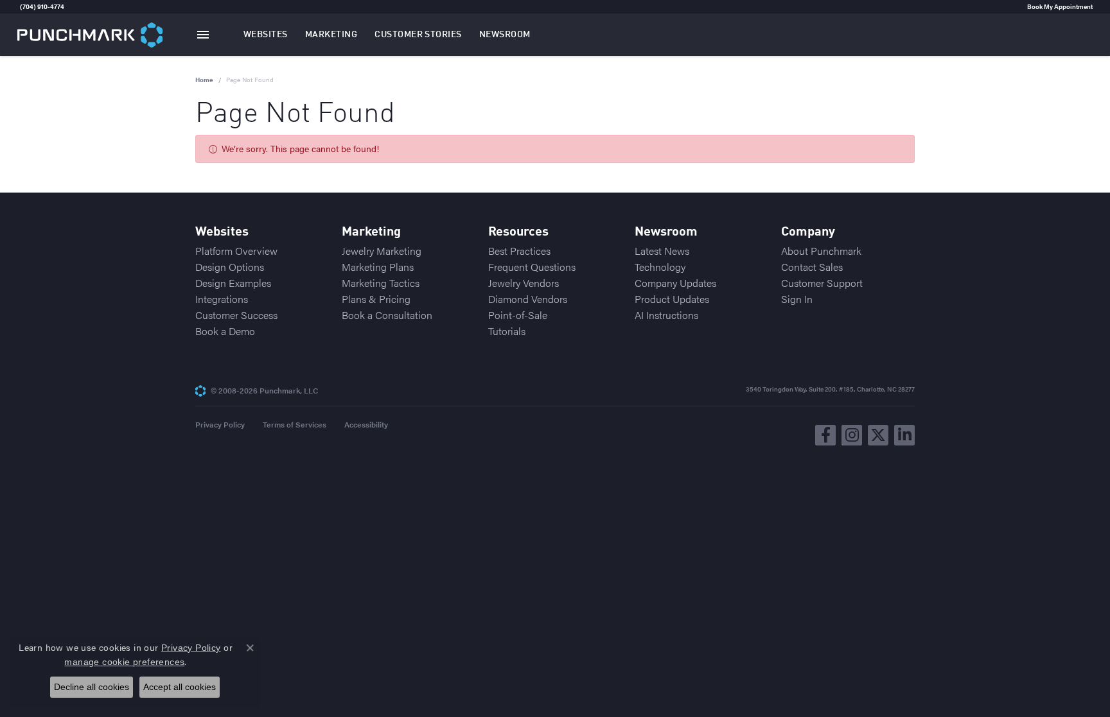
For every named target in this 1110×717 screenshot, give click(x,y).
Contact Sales (812, 266)
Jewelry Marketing (381, 250)
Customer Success (236, 314)
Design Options (229, 266)
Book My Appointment (1060, 6)
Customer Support (822, 282)
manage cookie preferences (124, 662)
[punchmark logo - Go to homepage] (90, 34)
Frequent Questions (532, 266)
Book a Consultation (387, 314)
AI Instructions (666, 314)
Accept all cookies (179, 687)
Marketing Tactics (380, 282)
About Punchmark (821, 250)
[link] (18, 6)
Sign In (797, 298)
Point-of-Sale (517, 314)
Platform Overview (236, 250)
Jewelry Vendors (523, 282)
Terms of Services (294, 424)
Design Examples (233, 282)
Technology (660, 266)
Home (204, 79)
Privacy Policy (220, 424)
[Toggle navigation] (203, 34)
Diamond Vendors (527, 298)
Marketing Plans (378, 266)
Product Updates (672, 298)
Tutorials (506, 331)
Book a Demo (225, 331)
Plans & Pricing (376, 298)
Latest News (662, 250)
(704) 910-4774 (42, 6)
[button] (265, 34)
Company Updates (675, 282)
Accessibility (366, 424)
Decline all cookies (91, 687)
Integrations (221, 298)
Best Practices (519, 250)
